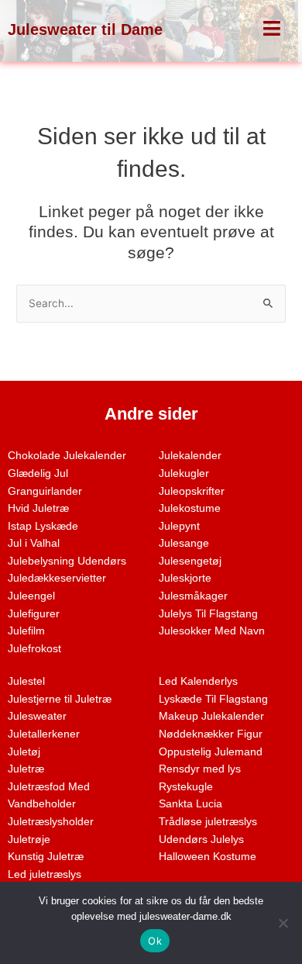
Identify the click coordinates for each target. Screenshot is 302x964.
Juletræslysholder (51, 822)
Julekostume (190, 508)
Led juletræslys (44, 874)
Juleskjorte (185, 578)
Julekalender (190, 455)
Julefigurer (34, 614)
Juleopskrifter (192, 491)
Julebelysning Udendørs (67, 561)
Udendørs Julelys (201, 839)
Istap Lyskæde (43, 526)
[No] (282, 923)
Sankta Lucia (190, 804)
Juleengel (31, 596)
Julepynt (179, 526)
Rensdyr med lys (200, 769)
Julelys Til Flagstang (208, 614)
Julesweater (37, 716)
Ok (155, 941)
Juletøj (24, 752)
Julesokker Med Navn (212, 631)
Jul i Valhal (34, 543)
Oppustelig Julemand (211, 752)
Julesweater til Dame (85, 29)
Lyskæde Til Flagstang (213, 699)
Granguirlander (45, 491)
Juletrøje (29, 839)
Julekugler (184, 473)
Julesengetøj (190, 561)
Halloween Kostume (207, 856)
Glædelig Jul (38, 473)
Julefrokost (34, 649)
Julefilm (26, 631)
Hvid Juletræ (38, 508)
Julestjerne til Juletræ (60, 699)
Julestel (26, 681)
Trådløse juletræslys (208, 822)
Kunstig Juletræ (46, 856)
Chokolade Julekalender (67, 455)
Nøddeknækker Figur (211, 734)
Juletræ (26, 769)
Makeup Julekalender (211, 716)
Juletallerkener (44, 734)
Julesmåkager (193, 596)
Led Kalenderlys (198, 681)
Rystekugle (186, 787)
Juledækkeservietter (57, 578)
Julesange (184, 543)
